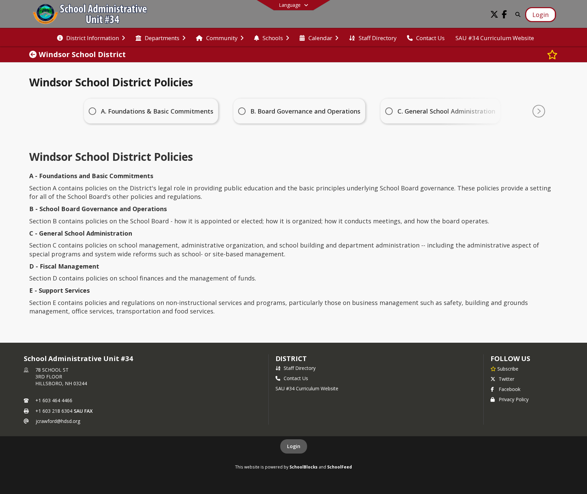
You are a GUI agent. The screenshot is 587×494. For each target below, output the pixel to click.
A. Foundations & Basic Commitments (157, 111)
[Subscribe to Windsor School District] (552, 54)
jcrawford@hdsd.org (58, 421)
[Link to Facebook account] (504, 15)
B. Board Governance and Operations (305, 111)
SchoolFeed (339, 467)
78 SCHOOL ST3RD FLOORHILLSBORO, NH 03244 (61, 377)
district (291, 358)
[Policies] (34, 54)
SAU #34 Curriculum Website (306, 388)
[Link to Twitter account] (494, 15)
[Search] (517, 14)
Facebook (509, 389)
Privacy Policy (514, 399)
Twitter (506, 379)
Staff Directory (300, 368)
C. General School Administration (446, 111)
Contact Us (296, 378)
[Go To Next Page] (538, 111)
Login (293, 446)
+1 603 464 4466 (53, 400)
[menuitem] (91, 37)
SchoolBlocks (303, 467)
